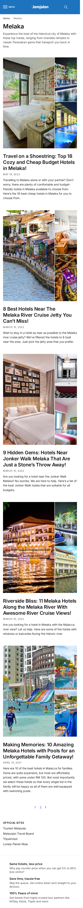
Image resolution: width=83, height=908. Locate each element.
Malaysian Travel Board (18, 833)
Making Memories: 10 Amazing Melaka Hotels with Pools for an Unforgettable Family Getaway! (39, 751)
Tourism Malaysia (14, 828)
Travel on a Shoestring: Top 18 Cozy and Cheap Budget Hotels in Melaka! (39, 162)
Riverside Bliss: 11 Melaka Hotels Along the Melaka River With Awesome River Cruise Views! (39, 607)
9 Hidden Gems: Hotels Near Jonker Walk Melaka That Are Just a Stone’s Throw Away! (36, 459)
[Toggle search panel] (66, 7)
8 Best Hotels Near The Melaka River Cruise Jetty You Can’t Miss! (37, 315)
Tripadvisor (10, 839)
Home (6, 18)
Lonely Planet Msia (15, 844)
